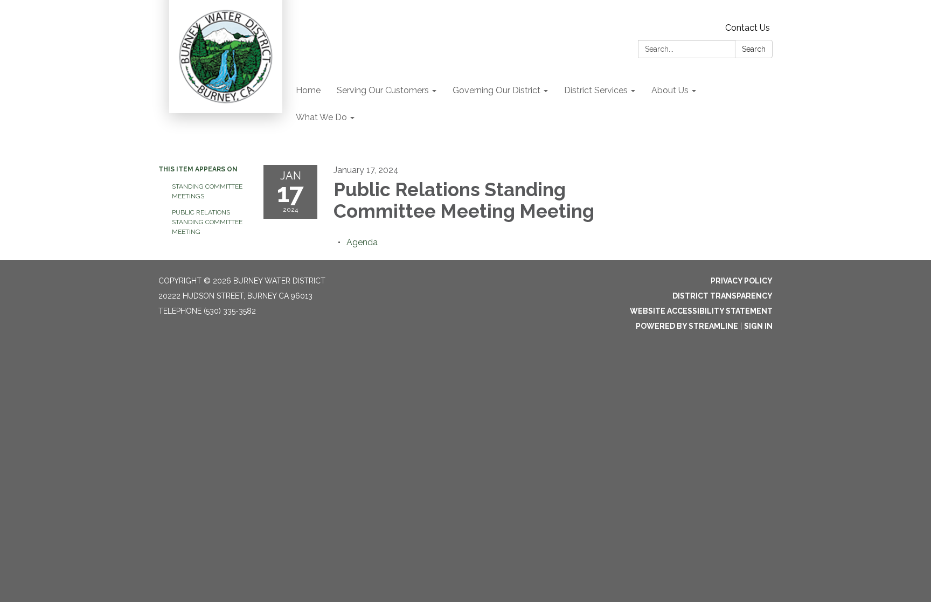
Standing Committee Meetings (207, 191)
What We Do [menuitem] (321, 117)
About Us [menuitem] (670, 90)
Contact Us (747, 28)
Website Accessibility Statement (701, 311)
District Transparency (722, 296)
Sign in (758, 326)
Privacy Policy (742, 280)
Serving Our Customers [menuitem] (383, 90)
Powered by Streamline (687, 326)
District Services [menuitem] (596, 90)
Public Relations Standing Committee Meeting (207, 222)
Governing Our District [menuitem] (496, 90)
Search (754, 49)
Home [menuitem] (308, 90)
